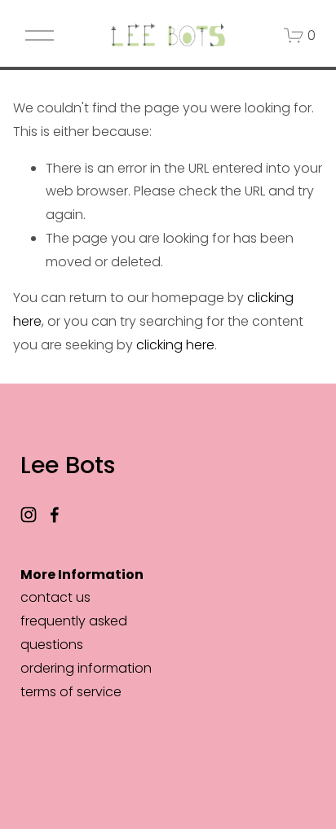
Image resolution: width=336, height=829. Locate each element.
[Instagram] (28, 515)
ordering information (86, 668)
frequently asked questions (73, 633)
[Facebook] (54, 515)
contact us (55, 597)
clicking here (175, 345)
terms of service (71, 691)
